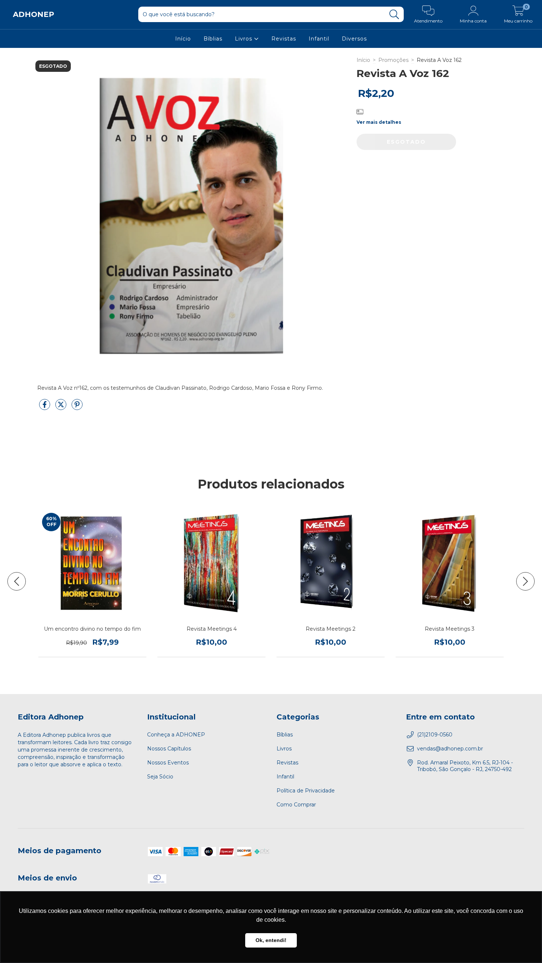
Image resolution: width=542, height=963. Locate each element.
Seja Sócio (160, 776)
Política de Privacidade (306, 790)
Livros (244, 38)
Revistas (283, 38)
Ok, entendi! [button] (271, 940)
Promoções (393, 60)
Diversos (354, 38)
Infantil (319, 38)
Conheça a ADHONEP (176, 734)
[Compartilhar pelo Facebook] (45, 407)
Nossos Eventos (168, 762)
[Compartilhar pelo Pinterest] (77, 407)
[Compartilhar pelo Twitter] (61, 407)
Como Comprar (296, 804)
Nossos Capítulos (169, 748)
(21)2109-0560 (434, 734)
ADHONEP (33, 14)
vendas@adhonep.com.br (450, 748)
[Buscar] (394, 14)
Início (183, 38)
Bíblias (213, 38)
